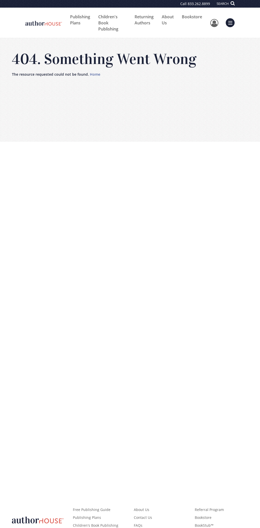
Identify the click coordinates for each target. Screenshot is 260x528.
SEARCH (223, 3)
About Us (168, 20)
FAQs (138, 525)
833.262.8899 (199, 3)
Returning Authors (144, 20)
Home (95, 74)
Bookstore (192, 17)
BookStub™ (204, 525)
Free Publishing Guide (91, 509)
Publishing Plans (80, 20)
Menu (232, 22)
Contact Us (143, 517)
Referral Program (209, 509)
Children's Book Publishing (108, 23)
